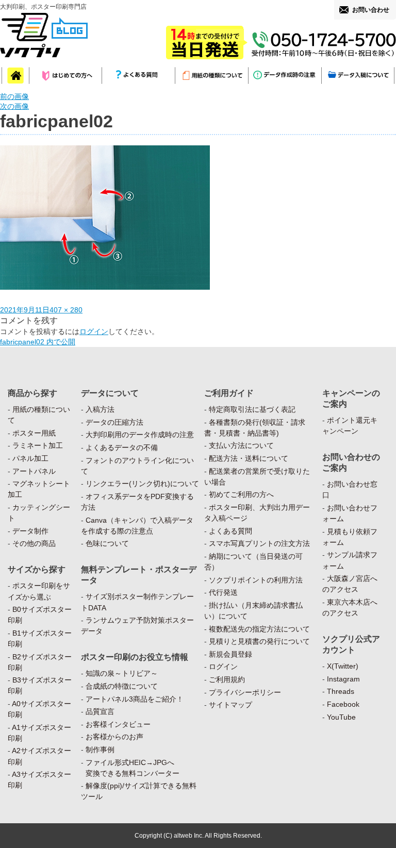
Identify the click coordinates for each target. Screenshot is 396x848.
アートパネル (34, 471)
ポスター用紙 (34, 433)
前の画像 (14, 96)
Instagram (343, 679)
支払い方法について (241, 445)
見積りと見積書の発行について (259, 641)
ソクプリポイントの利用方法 (256, 580)
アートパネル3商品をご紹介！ (135, 699)
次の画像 (14, 106)
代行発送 (223, 592)
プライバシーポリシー (245, 692)
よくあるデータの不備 (122, 447)
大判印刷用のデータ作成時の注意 (140, 434)
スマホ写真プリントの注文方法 (259, 543)
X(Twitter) (342, 666)
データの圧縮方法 (114, 422)
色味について (107, 543)
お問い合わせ (370, 9)
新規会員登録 (230, 654)
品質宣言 (100, 711)
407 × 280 (66, 310)
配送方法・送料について (248, 458)
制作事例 (100, 749)
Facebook (343, 704)
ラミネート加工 (37, 445)
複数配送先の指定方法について (259, 629)
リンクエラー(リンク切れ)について (142, 483)
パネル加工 (30, 458)
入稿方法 (100, 409)
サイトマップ (230, 705)
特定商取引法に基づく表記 (252, 409)
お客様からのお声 (114, 737)
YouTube (341, 717)
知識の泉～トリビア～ (122, 673)
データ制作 (30, 531)
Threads (340, 691)
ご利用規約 (227, 679)
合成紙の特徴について (122, 686)
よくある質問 (230, 531)
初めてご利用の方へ (241, 494)
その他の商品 (34, 543)
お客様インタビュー (118, 724)
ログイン (93, 331)
